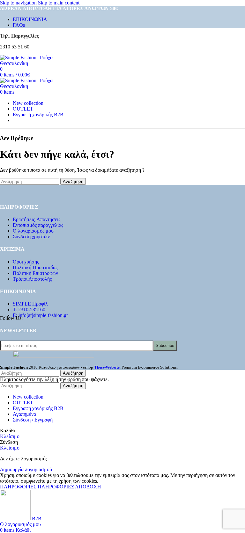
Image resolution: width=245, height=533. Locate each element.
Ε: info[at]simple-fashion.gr (40, 315)
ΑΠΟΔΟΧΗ (88, 486)
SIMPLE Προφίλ (30, 303)
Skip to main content (58, 2)
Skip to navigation (19, 2)
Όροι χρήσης (26, 261)
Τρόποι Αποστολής (32, 279)
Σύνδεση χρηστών (31, 236)
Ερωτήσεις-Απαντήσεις (36, 219)
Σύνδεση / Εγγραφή (33, 419)
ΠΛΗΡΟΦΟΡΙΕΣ (37, 486)
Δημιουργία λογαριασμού (26, 469)
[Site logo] (35, 63)
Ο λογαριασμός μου (33, 231)
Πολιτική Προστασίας (35, 267)
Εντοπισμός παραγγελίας (38, 225)
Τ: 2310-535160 (29, 309)
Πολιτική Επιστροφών (35, 273)
